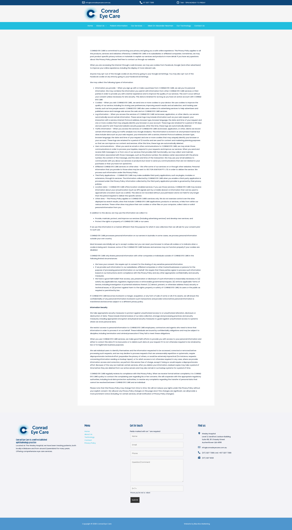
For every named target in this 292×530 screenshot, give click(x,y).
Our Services (136, 25)
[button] (101, 25)
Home (90, 25)
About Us (100, 25)
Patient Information (119, 25)
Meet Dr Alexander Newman (160, 25)
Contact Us (199, 25)
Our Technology (184, 25)
